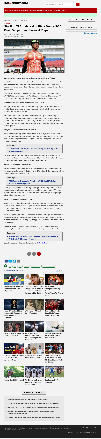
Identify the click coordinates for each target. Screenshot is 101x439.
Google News (43, 243)
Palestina (26, 266)
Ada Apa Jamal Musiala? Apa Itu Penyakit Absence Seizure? (28, 399)
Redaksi (22, 428)
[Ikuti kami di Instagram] (91, 427)
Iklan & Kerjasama (10, 429)
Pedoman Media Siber (42, 428)
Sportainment (23, 10)
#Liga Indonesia (80, 15)
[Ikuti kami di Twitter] (87, 427)
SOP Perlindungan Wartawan (61, 428)
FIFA (10, 266)
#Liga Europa (23, 15)
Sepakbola (13, 10)
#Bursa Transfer (13, 15)
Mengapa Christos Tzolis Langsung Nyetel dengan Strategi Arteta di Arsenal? (34, 407)
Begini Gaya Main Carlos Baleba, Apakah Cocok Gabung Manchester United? (34, 403)
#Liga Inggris (42, 15)
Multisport (48, 10)
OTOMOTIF (40, 10)
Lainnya (57, 10)
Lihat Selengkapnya (90, 33)
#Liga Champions (32, 15)
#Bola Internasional (69, 15)
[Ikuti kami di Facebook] (83, 427)
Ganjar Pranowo (35, 266)
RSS (20, 429)
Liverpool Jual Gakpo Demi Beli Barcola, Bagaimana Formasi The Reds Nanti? (34, 417)
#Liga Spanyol (58, 15)
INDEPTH (33, 10)
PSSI (15, 266)
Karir (30, 428)
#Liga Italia (50, 15)
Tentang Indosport (11, 428)
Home (6, 10)
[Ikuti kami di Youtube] (94, 427)
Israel (20, 266)
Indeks (64, 10)
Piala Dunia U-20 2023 (48, 266)
